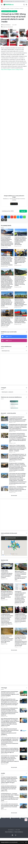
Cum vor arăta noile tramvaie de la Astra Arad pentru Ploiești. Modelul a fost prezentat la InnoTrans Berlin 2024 (10, 806)
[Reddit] (15, 217)
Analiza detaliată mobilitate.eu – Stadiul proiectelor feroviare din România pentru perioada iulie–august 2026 (9, 788)
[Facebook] (2, 217)
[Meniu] (1, 5)
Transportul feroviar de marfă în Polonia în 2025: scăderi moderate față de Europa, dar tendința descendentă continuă (21, 320)
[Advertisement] (14, 132)
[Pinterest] (12, 217)
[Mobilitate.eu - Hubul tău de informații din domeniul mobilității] (8, 4)
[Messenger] (21, 217)
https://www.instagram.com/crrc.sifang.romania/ (12, 69)
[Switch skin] (24, 5)
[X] (5, 217)
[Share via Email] (2, 220)
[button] (14, 842)
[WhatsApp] (24, 217)
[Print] (5, 220)
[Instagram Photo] (5, 822)
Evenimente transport (19, 8)
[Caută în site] (26, 5)
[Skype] (18, 217)
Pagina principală (5, 8)
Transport (12, 8)
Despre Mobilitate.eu (9, 831)
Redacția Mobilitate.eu (6, 24)
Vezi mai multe (14, 495)
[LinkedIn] (8, 217)
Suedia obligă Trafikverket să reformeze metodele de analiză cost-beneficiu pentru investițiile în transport (6, 574)
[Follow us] (26, 819)
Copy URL (23, 211)
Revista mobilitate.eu (19, 831)
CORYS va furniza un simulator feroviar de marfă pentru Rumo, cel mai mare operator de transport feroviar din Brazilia (6, 303)
